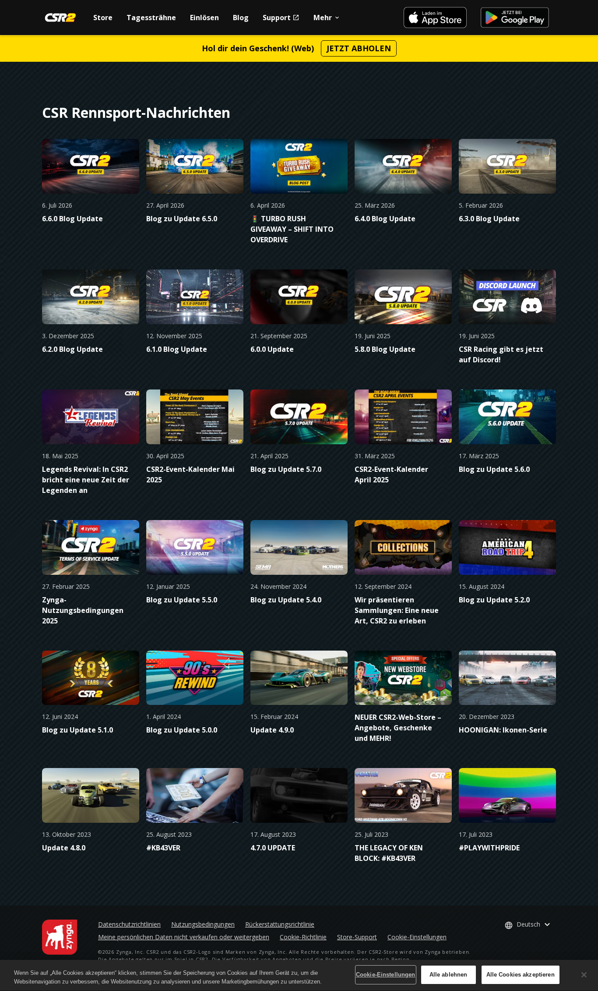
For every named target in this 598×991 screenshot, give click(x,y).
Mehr (322, 17)
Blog (241, 17)
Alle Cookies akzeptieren (520, 974)
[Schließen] (584, 974)
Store (103, 17)
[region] (299, 975)
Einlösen (204, 17)
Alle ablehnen (448, 974)
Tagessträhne (151, 17)
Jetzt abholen (359, 48)
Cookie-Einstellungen (417, 937)
